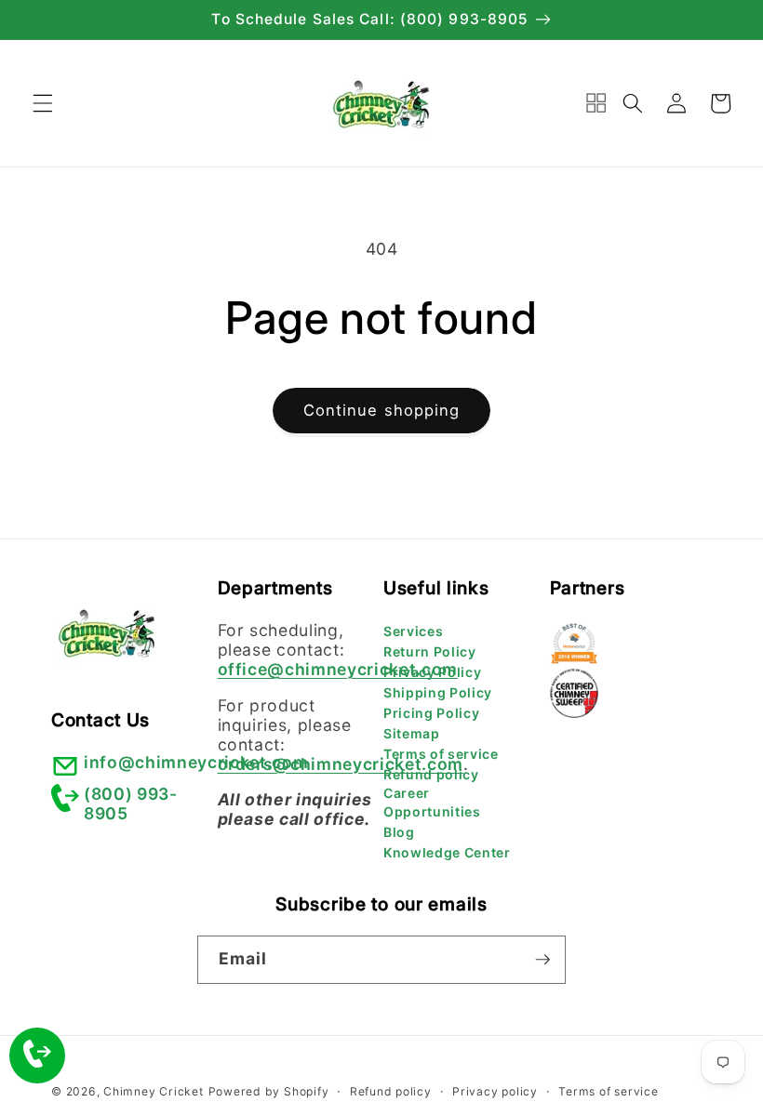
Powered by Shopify (268, 1091)
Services (413, 631)
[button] (42, 103)
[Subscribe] (542, 960)
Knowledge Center (447, 852)
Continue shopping (382, 410)
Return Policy (429, 651)
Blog (399, 832)
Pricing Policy (431, 713)
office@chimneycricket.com (338, 669)
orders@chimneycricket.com (341, 764)
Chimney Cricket (153, 1091)
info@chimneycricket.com (196, 762)
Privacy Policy (432, 672)
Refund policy (431, 774)
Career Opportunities (432, 802)
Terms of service (441, 754)
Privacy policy (495, 1091)
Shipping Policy (437, 692)
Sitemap (411, 733)
